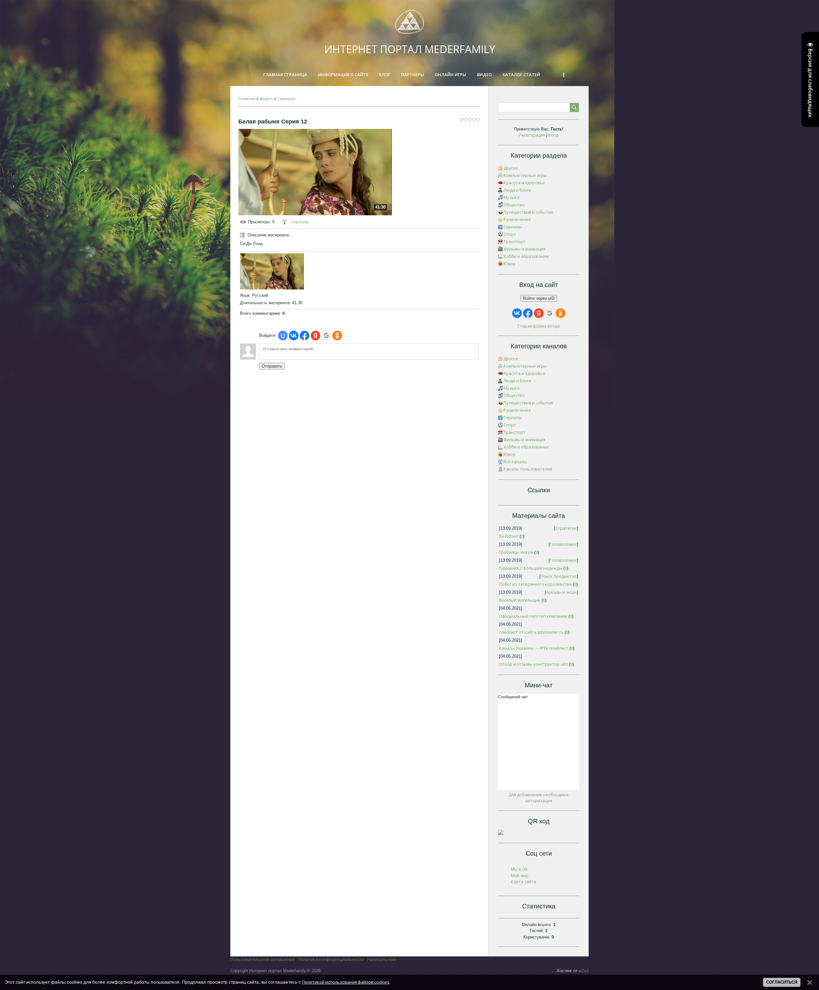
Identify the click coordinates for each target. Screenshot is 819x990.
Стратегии (566, 528)
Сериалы (286, 98)
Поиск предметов (559, 576)
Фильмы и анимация (524, 249)
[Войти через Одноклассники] (337, 335)
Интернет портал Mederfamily (409, 49)
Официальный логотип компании (533, 616)
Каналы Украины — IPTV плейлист (533, 648)
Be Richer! (508, 536)
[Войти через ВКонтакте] (293, 335)
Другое (511, 168)
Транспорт (514, 241)
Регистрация (532, 135)
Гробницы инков (516, 552)
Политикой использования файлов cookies (345, 982)
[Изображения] (272, 271)
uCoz (584, 970)
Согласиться (781, 982)
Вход (553, 135)
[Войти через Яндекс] (315, 335)
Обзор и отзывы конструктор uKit (533, 664)
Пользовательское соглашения (262, 959)
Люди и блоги (517, 190)
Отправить (272, 366)
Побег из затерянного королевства (535, 584)
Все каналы (515, 461)
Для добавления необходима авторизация (539, 798)
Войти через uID (538, 298)
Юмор (510, 263)
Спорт (510, 234)
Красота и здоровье (524, 183)
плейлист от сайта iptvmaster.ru (531, 632)
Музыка (512, 197)
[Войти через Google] (326, 335)
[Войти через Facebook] (304, 335)
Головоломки (563, 544)
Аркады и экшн (561, 592)
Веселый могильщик (519, 600)
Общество (514, 205)
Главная (246, 98)
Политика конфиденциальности (331, 959)
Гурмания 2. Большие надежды (530, 568)
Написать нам (381, 959)
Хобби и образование (526, 256)
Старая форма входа (538, 326)
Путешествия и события (528, 212)
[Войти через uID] (283, 335)
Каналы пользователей (528, 469)
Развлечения (517, 219)
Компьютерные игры (525, 175)
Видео (266, 98)
